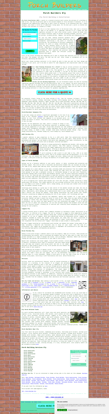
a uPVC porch (31, 157)
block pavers (38, 285)
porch (43, 20)
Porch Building (69, 380)
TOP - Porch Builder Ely (29, 391)
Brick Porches (47, 379)
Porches (66, 300)
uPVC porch (60, 137)
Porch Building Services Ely (34, 347)
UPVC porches (49, 314)
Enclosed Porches (40, 377)
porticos (58, 272)
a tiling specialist (31, 287)
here (37, 344)
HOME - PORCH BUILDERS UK (54, 397)
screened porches (52, 35)
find (26, 332)
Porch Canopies (26, 379)
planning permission (42, 68)
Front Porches (50, 377)
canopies (40, 116)
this (76, 299)
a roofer (52, 284)
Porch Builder (60, 377)
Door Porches (29, 377)
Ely (58, 98)
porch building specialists (33, 312)
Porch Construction (71, 377)
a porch (43, 48)
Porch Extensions (81, 379)
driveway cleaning (52, 285)
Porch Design (50, 380)
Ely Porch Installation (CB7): (31, 20)
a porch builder (54, 281)
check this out (38, 306)
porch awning (63, 166)
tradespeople (69, 287)
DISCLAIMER (84, 9)
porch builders (78, 338)
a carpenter (35, 282)
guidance (55, 88)
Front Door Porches (54, 382)
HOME (68, 9)
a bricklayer (65, 284)
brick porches (52, 245)
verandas (72, 33)
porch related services (40, 326)
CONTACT (79, 9)
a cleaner (48, 282)
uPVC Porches (59, 380)
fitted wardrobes (39, 284)
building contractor (51, 39)
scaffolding (45, 287)
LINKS (71, 9)
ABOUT (75, 9)
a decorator (61, 282)
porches (76, 106)
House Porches (70, 379)
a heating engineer (69, 285)
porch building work (70, 79)
